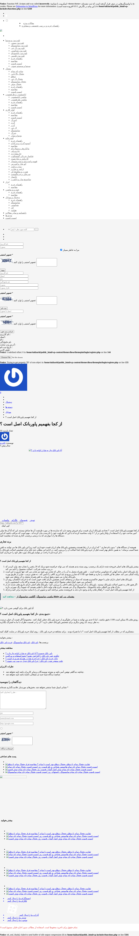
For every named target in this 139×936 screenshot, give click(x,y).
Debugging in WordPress (27, 6)
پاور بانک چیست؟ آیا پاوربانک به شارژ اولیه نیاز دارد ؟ (28, 653)
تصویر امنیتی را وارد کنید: (25, 262)
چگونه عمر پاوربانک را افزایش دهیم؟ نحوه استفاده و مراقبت (32, 656)
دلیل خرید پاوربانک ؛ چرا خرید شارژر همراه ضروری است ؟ (31, 658)
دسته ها (8, 407)
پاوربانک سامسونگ (21, 642)
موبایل (8, 412)
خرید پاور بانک (6, 642)
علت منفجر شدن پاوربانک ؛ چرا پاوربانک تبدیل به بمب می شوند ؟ (34, 661)
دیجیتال (8, 402)
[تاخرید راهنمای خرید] (1, 31)
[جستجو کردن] (36, 229)
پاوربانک (34, 642)
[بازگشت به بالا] (6, 16)
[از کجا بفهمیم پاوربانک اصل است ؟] (69, 483)
